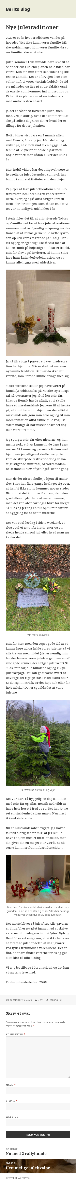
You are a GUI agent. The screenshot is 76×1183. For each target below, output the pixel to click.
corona (53, 1000)
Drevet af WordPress (18, 1178)
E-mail (12, 1101)
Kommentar (15, 1034)
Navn (11, 1085)
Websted (12, 1116)
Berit (40, 1000)
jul (60, 1000)
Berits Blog (18, 9)
